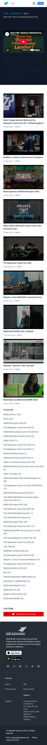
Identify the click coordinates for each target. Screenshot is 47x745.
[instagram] (14, 666)
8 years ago (7, 301)
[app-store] (23, 653)
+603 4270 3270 (12, 740)
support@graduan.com (20, 738)
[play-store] (23, 659)
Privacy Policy (10, 689)
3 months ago (8, 335)
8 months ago (8, 267)
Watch (17, 127)
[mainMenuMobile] (34, 3)
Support (8, 701)
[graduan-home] (6, 3)
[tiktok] (26, 666)
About (7, 684)
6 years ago (7, 403)
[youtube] (20, 666)
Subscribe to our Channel (26, 614)
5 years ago (7, 232)
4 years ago (7, 161)
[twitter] (32, 666)
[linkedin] (8, 666)
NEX (25, 684)
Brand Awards (29, 689)
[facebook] (39, 666)
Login (40, 3)
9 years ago (7, 127)
